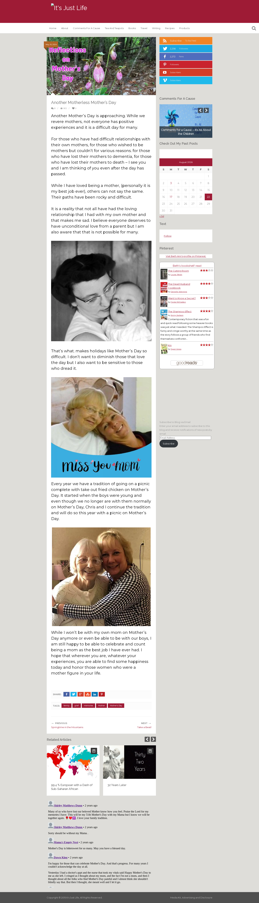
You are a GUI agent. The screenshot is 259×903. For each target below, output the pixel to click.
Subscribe (168, 443)
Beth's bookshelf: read (187, 265)
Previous (147, 739)
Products (184, 28)
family (66, 705)
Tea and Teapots (114, 28)
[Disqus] (101, 843)
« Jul (161, 216)
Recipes (169, 28)
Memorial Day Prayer (122, 785)
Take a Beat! (144, 727)
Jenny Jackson (177, 315)
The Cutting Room (178, 270)
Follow (167, 235)
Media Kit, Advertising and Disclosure (191, 897)
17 (171, 197)
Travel (144, 28)
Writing (156, 28)
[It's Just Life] (69, 8)
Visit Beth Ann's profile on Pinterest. (186, 256)
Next (153, 739)
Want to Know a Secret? (182, 298)
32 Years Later (61, 785)
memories (88, 705)
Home (52, 28)
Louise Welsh (176, 274)
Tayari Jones (176, 349)
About (64, 28)
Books (132, 28)
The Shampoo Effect (180, 311)
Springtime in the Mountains (67, 727)
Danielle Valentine (179, 291)
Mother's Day (116, 705)
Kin (170, 345)
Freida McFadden (178, 302)
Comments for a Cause (86, 28)
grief (77, 705)
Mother (101, 705)
